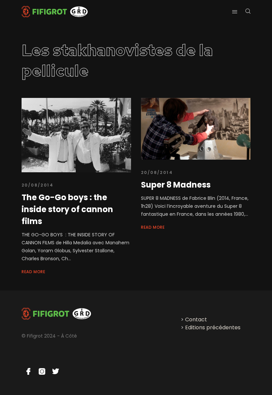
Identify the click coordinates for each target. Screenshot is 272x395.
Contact (196, 319)
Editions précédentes (212, 327)
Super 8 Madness (176, 184)
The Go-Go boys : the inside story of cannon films (67, 209)
